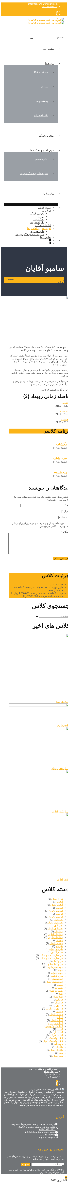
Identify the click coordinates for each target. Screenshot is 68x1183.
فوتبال (59, 999)
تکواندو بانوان (56, 949)
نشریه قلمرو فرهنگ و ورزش (33, 173)
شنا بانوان (57, 996)
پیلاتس (59, 940)
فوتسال (59, 1002)
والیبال (59, 1047)
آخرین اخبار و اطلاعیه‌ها (42, 150)
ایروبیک (59, 913)
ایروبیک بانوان (56, 916)
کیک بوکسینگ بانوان (52, 1041)
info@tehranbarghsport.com (43, 3)
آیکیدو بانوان (56, 904)
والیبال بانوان (56, 1050)
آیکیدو (60, 901)
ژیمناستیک (57, 978)
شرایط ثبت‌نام (51, 1071)
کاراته (60, 1017)
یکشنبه (61, 444)
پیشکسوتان (42, 101)
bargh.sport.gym (46, 1137)
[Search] (31, 38)
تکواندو (59, 946)
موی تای (58, 1044)
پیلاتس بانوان (56, 943)
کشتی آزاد (57, 1032)
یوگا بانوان (57, 1055)
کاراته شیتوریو (55, 1023)
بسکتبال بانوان (55, 937)
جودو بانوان (57, 973)
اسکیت (59, 907)
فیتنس (59, 1011)
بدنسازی (58, 925)
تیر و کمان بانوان (54, 964)
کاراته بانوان (57, 1020)
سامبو (59, 984)
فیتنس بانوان (56, 1014)
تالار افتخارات (41, 115)
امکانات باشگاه (46, 135)
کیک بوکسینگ (56, 1038)
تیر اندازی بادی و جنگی (51, 955)
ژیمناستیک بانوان (54, 981)
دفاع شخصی (56, 975)
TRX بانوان (57, 898)
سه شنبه (59, 458)
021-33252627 (49, 6)
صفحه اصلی (47, 48)
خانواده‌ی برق (41, 159)
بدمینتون (58, 919)
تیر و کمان (57, 961)
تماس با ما (48, 193)
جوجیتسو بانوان (55, 967)
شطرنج (59, 987)
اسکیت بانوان (56, 910)
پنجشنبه (60, 472)
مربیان (44, 86)
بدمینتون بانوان (55, 922)
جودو (60, 970)
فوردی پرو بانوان (54, 1008)
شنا (61, 993)
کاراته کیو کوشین (54, 1026)
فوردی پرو (57, 1005)
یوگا (61, 1053)
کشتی (60, 1029)
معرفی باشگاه (40, 72)
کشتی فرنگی (56, 1035)
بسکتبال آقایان (55, 934)
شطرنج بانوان (56, 990)
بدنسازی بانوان (55, 928)
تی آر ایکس (57, 952)
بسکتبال (58, 931)
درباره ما (49, 63)
